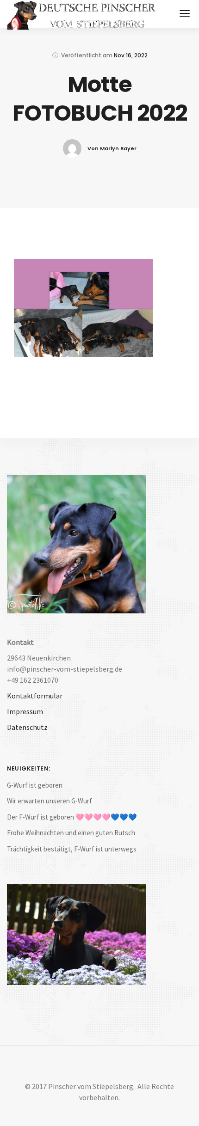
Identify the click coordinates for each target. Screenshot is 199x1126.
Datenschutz (27, 727)
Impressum (25, 711)
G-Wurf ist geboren (34, 785)
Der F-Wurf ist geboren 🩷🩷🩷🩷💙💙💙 (72, 817)
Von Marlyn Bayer (112, 148)
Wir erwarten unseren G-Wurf (49, 800)
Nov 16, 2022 (131, 55)
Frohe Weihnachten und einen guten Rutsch (71, 832)
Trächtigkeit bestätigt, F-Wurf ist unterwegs (72, 848)
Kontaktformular (34, 695)
